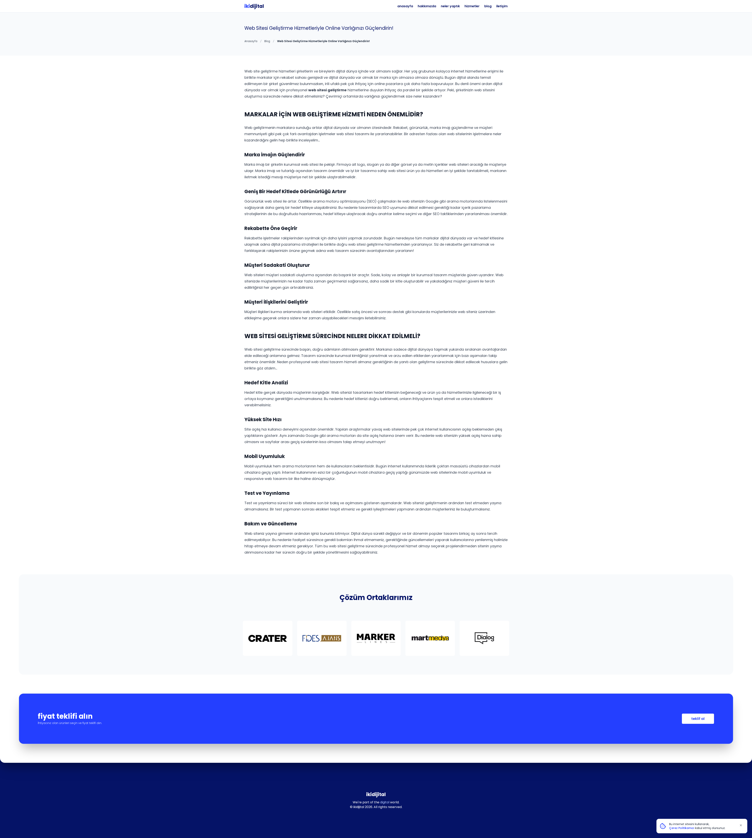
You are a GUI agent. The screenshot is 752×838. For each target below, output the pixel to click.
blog (488, 6)
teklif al (698, 718)
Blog (267, 41)
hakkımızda (427, 6)
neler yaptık (450, 6)
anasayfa (405, 6)
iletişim (502, 6)
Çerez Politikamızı (681, 828)
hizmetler (472, 6)
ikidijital (376, 794)
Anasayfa (250, 41)
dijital (254, 6)
